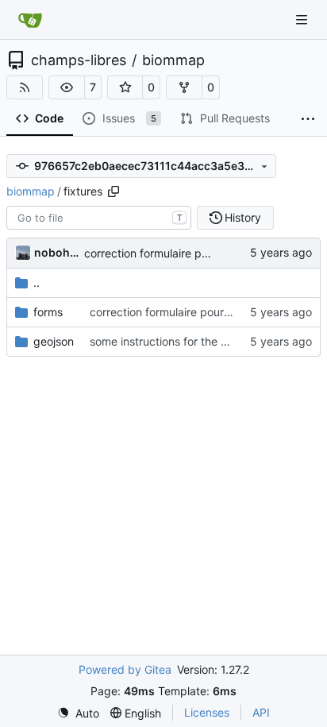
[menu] (78, 713)
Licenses (206, 712)
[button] (66, 87)
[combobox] (98, 218)
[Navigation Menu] (303, 19)
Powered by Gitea (125, 669)
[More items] (308, 119)
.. (36, 282)
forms (48, 312)
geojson (53, 341)
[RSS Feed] (24, 87)
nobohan (56, 252)
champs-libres (78, 60)
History (243, 217)
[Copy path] (113, 191)
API (261, 712)
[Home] (30, 20)
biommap (173, 60)
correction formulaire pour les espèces (183, 253)
